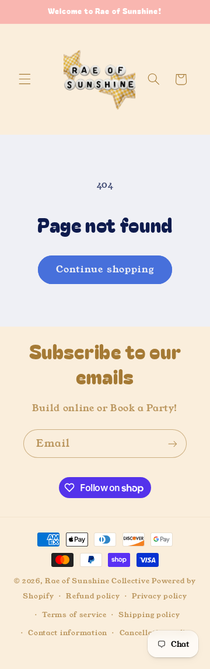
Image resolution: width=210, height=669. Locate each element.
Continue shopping (105, 269)
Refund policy (93, 596)
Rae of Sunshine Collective (98, 581)
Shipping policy (149, 614)
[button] (24, 79)
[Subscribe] (172, 443)
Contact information (67, 633)
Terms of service (74, 614)
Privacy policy (159, 596)
